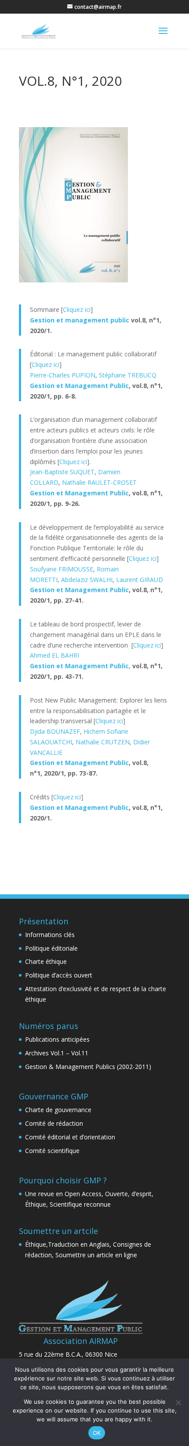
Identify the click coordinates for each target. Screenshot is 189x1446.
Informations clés (50, 934)
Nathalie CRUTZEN (103, 742)
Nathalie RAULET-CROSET (99, 482)
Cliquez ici (77, 309)
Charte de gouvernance (58, 1110)
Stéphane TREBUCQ (127, 375)
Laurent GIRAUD (139, 579)
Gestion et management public (79, 320)
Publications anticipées (57, 1039)
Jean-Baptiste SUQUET (62, 472)
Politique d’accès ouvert (58, 975)
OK (97, 1432)
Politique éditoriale (51, 948)
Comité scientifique (52, 1150)
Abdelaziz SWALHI (87, 579)
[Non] (178, 1402)
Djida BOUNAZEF (55, 731)
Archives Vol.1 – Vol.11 (56, 1053)
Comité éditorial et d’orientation (70, 1137)
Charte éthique (46, 961)
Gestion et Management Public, (81, 666)
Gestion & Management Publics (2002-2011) (88, 1066)
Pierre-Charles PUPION (62, 375)
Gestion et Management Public (79, 385)
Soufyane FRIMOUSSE (61, 569)
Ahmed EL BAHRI (54, 655)
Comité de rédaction (54, 1123)
